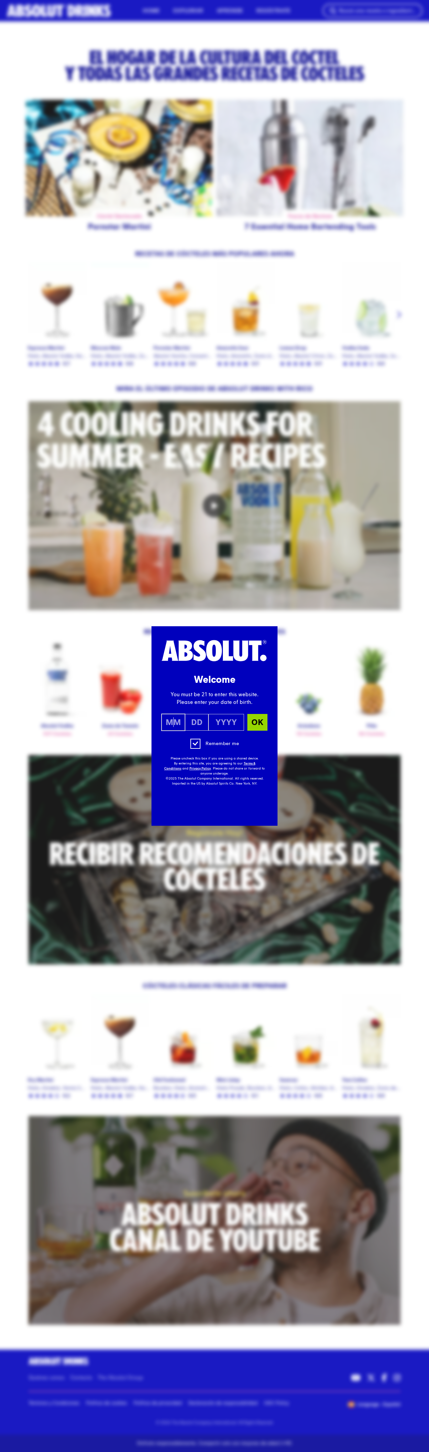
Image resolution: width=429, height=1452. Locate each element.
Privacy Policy (200, 769)
